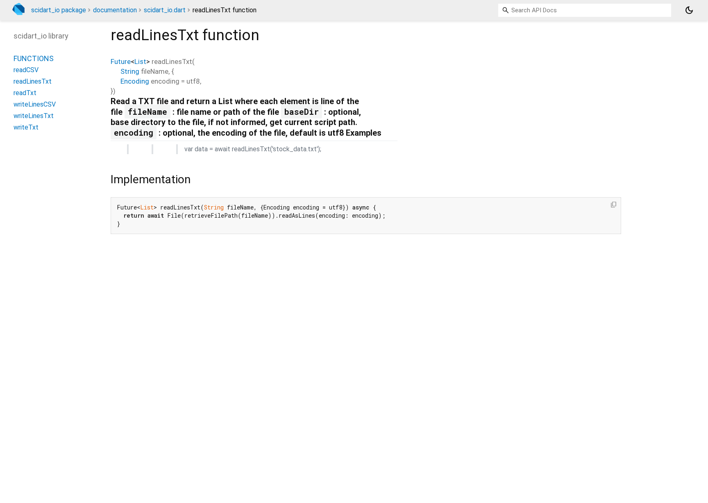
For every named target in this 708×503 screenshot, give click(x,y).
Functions (34, 58)
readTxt (25, 93)
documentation (115, 10)
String (129, 71)
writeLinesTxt (34, 116)
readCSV (26, 70)
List (140, 61)
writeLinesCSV (35, 104)
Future (121, 61)
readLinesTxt (33, 81)
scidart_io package (58, 10)
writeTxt (26, 127)
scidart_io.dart (165, 10)
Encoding (134, 81)
